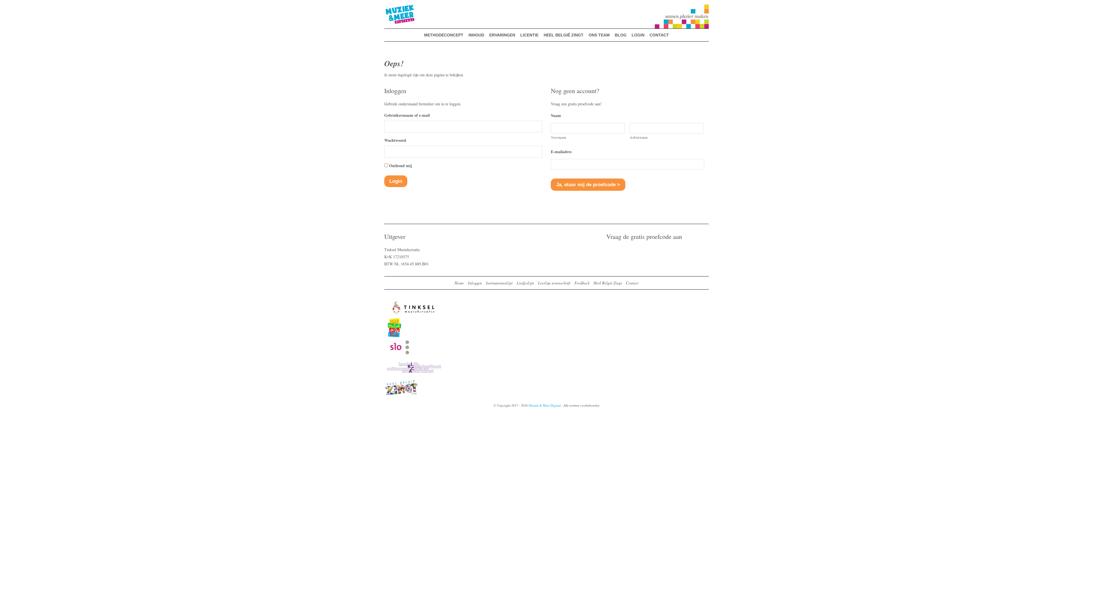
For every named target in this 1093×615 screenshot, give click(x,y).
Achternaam (639, 137)
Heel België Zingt (607, 283)
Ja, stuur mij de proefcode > (588, 184)
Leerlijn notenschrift (554, 283)
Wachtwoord (395, 140)
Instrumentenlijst (499, 283)
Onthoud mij (400, 166)
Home (459, 283)
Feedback (581, 283)
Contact (632, 283)
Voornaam (558, 137)
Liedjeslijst (525, 283)
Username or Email (401, 115)
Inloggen (475, 283)
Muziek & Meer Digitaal (391, 8)
